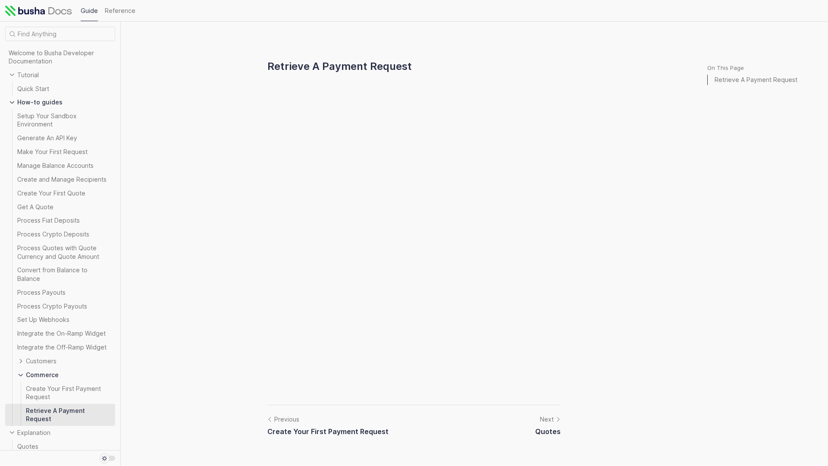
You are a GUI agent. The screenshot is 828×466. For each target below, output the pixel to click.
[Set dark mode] (107, 458)
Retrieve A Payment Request (756, 79)
